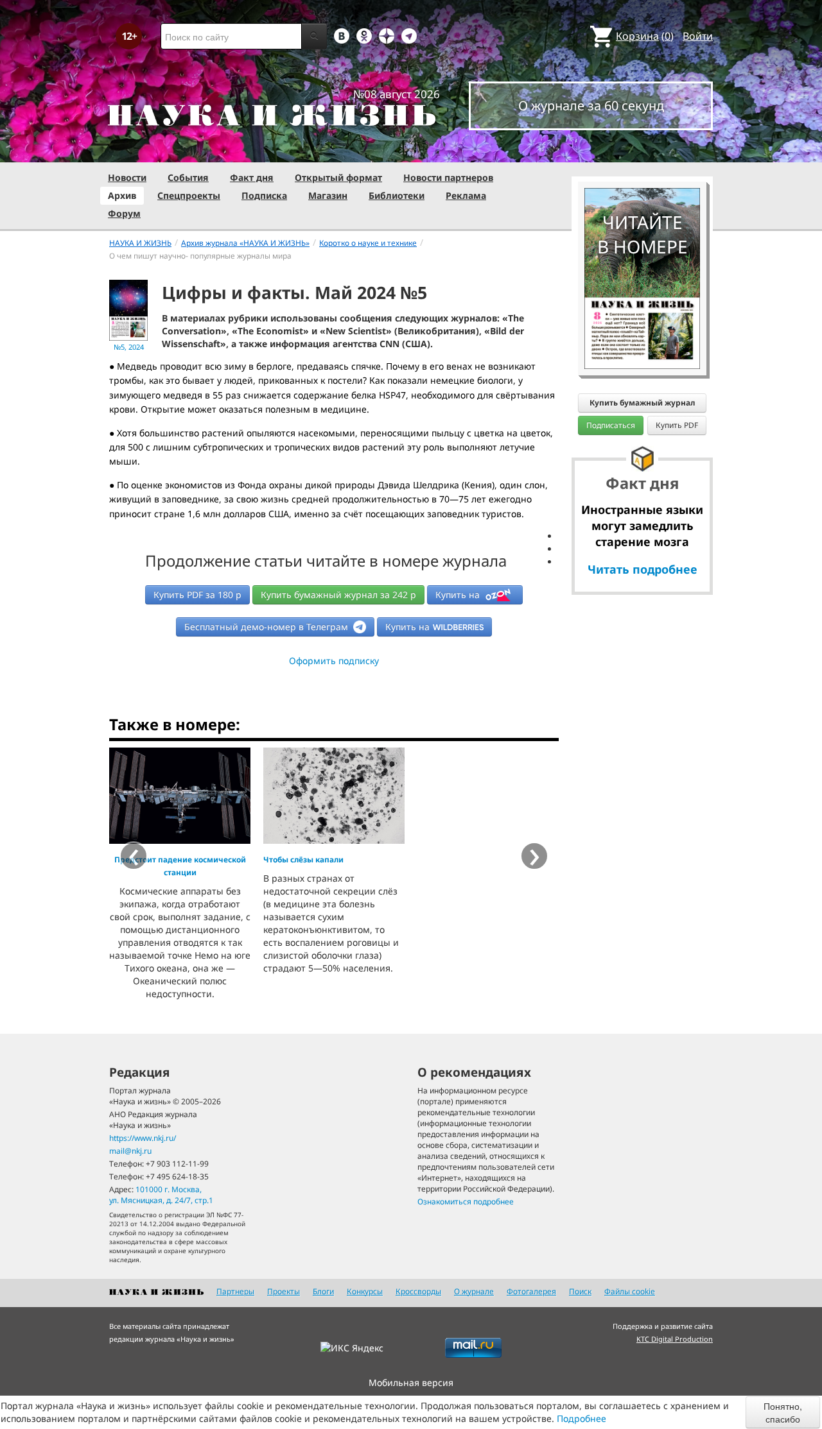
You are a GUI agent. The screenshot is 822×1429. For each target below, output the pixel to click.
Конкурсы (365, 1291)
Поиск (580, 1291)
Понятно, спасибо (783, 1412)
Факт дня (252, 177)
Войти (698, 36)
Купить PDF (677, 425)
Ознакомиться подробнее (465, 1201)
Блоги (323, 1291)
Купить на (458, 594)
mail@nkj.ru (130, 1150)
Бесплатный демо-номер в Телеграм (267, 626)
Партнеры (235, 1291)
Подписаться (610, 425)
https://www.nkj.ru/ (142, 1138)
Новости (127, 177)
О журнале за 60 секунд (591, 105)
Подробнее (581, 1418)
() (645, 36)
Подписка (264, 195)
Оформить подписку (334, 661)
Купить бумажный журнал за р (338, 594)
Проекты (283, 1291)
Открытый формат (338, 177)
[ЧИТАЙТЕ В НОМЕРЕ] (642, 150)
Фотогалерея (531, 1291)
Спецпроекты (188, 195)
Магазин (327, 195)
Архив (122, 195)
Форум (124, 213)
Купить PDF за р (197, 594)
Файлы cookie (629, 1291)
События (188, 177)
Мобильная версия (411, 1382)
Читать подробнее (642, 569)
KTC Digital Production (674, 1339)
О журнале (474, 1291)
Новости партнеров (448, 177)
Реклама (466, 195)
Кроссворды (418, 1291)
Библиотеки (396, 195)
